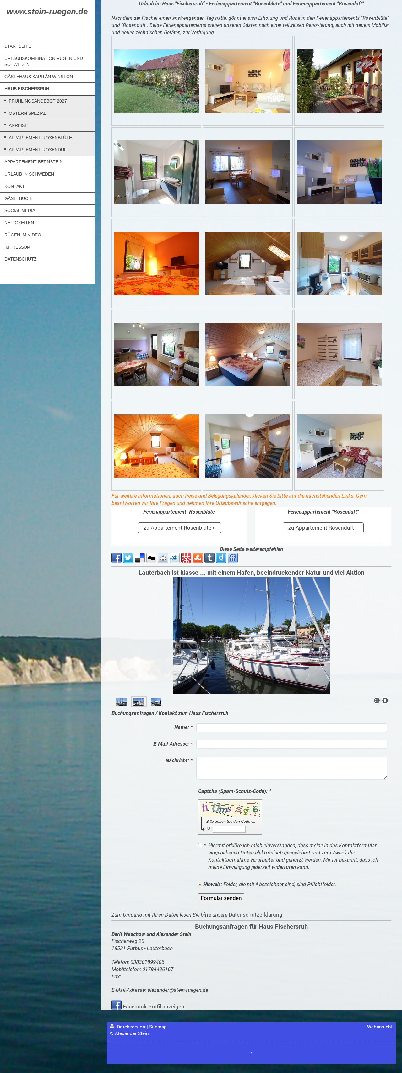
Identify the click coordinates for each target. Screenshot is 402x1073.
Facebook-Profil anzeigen (153, 1006)
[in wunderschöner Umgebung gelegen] (251, 635)
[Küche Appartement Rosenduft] (156, 354)
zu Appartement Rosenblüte (177, 527)
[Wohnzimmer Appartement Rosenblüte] (247, 81)
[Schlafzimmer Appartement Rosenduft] (156, 263)
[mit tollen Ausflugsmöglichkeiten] (138, 702)
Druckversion (131, 1026)
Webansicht (380, 1026)
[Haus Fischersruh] (156, 81)
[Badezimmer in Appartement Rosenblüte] (156, 172)
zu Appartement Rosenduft (321, 527)
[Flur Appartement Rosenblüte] (247, 446)
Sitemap (158, 1026)
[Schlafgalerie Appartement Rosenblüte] (247, 354)
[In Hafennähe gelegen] (121, 702)
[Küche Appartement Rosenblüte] (339, 263)
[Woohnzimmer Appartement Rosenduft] (247, 263)
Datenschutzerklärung (255, 914)
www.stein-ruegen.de (47, 11)
